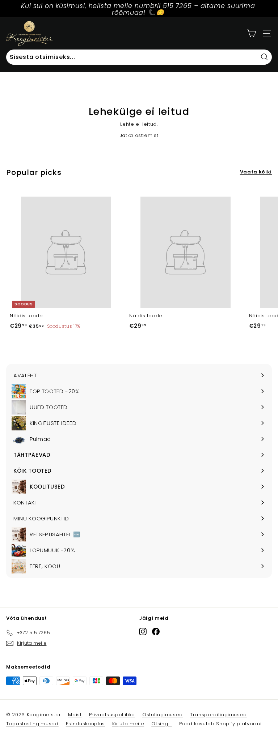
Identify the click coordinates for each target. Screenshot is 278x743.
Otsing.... (161, 723)
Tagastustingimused (32, 723)
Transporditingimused (218, 714)
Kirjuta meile (128, 723)
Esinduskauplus (85, 723)
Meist (74, 714)
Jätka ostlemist (139, 135)
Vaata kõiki (256, 171)
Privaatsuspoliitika (112, 714)
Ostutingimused (162, 714)
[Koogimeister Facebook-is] (156, 631)
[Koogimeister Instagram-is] (143, 631)
